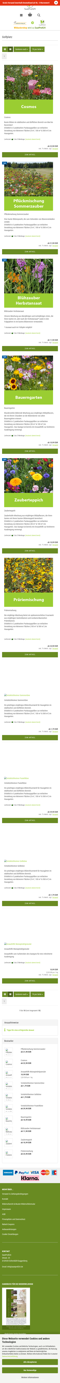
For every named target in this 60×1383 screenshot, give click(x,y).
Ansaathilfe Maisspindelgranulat (16, 949)
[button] (5, 49)
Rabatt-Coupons (8, 1224)
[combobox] (22, 49)
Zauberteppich (9, 511)
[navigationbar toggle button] (21, 15)
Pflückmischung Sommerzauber (16, 214)
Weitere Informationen (30, 1377)
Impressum (6, 1209)
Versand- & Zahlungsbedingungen (15, 1194)
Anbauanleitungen (9, 1229)
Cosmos (7, 117)
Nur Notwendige (30, 1370)
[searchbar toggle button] (39, 15)
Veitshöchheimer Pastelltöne (15, 783)
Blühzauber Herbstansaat (14, 311)
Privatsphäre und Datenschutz (13, 1219)
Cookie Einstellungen (10, 1234)
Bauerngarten (9, 408)
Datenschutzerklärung (9, 1356)
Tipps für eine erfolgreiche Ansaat (20, 1030)
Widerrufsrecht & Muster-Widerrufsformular (18, 1204)
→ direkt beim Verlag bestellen (14, 1334)
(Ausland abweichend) (32, 139)
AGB (3, 1214)
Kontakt (5, 1199)
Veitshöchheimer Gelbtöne (14, 866)
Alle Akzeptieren (30, 1362)
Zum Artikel (30, 155)
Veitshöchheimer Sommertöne (16, 700)
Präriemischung (10, 610)
